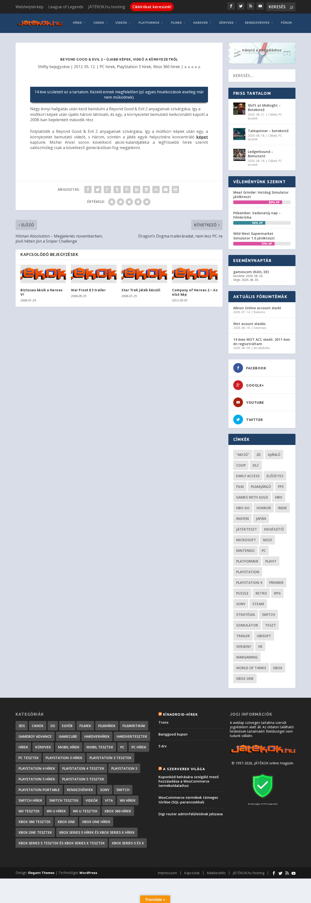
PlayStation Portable (39, 789)
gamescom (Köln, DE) (251, 271)
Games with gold (252, 497)
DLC (256, 465)
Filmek (176, 22)
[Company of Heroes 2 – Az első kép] (195, 274)
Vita (109, 800)
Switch (268, 614)
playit (270, 561)
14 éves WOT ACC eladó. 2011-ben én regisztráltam (261, 341)
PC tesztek (28, 757)
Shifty (43, 66)
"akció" (242, 454)
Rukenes (259, 312)
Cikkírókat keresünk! (151, 6)
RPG (277, 593)
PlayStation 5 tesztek (83, 779)
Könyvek (226, 22)
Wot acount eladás (249, 323)
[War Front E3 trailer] (94, 274)
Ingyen (242, 518)
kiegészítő (274, 529)
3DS (21, 725)
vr (260, 646)
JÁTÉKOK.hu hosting (106, 6)
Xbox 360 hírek (166, 66)
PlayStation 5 (124, 768)
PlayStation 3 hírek (134, 66)
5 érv (162, 746)
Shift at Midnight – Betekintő (264, 107)
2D (258, 454)
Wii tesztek (29, 811)
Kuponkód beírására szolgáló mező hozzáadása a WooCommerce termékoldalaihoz (188, 781)
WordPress (88, 873)
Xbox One (245, 678)
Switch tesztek (63, 800)
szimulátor (247, 625)
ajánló (274, 454)
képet (202, 137)
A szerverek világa (184, 769)
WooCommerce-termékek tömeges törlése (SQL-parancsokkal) (188, 799)
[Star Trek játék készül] (144, 274)
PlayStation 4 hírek (36, 768)
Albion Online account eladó (257, 308)
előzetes (275, 476)
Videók (121, 22)
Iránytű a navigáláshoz (262, 50)
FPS (281, 486)
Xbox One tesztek (35, 832)
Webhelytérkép (29, 6)
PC (264, 550)
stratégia (245, 614)
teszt (270, 625)
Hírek (77, 22)
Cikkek (98, 22)
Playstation (247, 572)
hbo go (243, 508)
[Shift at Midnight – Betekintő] (239, 109)
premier (276, 582)
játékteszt (246, 529)
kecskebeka (262, 348)
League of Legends (65, 6)
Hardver (200, 22)
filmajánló (261, 486)
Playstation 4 (249, 582)
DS (53, 725)
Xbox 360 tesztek (34, 821)
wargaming (247, 657)
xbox (277, 667)
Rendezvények (257, 22)
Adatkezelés (216, 873)
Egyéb (67, 725)
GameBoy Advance (35, 736)
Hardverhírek (97, 736)
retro (261, 593)
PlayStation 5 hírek (36, 779)
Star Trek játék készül (140, 290)
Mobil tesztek (99, 747)
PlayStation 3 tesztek (110, 757)
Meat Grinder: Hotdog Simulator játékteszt (261, 194)
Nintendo (245, 550)
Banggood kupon (173, 734)
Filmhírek (106, 725)
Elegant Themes (41, 873)
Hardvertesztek (132, 736)
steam (258, 604)
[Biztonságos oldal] (262, 799)
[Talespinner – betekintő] (239, 134)
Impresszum (167, 873)
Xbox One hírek (96, 821)
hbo (278, 497)
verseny (243, 646)
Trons (163, 722)
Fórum (286, 22)
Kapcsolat (192, 873)
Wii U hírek (56, 811)
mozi (267, 540)
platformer (247, 561)
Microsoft (246, 540)
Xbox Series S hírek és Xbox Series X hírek (97, 832)
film (240, 486)
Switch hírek (30, 800)
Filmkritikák (133, 725)
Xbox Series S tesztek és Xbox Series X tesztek (61, 843)
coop (241, 465)
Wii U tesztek (85, 811)
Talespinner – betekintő (268, 130)
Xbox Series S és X (128, 843)
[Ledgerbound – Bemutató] (239, 155)
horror (264, 508)
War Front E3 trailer (88, 290)
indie (282, 508)
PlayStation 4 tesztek (83, 768)
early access (247, 476)
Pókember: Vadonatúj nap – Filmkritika (257, 215)
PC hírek (107, 66)
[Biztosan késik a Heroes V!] (43, 274)
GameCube (68, 736)
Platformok (148, 22)
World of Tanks (251, 667)
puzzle (242, 593)
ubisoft (264, 636)
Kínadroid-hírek (180, 714)
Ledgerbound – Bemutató (260, 153)
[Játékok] (262, 753)
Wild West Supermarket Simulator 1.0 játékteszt (254, 235)
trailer (243, 636)
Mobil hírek (68, 747)
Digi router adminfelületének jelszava (190, 814)
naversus (260, 328)
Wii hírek (128, 800)
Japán (261, 518)
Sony (240, 604)
